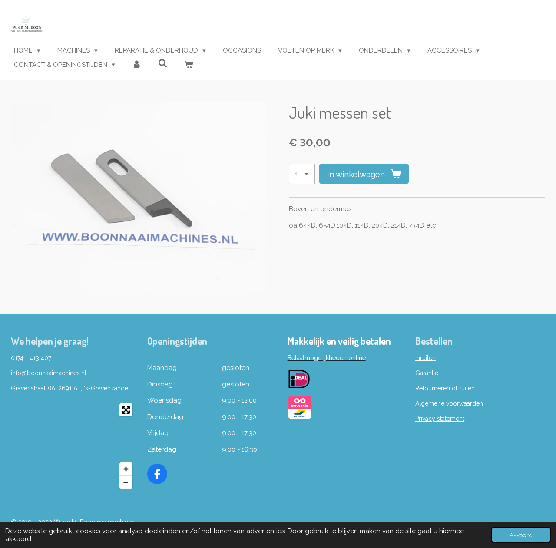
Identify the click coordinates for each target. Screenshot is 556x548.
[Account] (136, 65)
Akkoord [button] (521, 534)
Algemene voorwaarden (449, 403)
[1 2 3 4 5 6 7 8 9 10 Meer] (302, 174)
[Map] (74, 446)
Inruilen (425, 357)
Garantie (426, 373)
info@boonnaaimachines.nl (48, 373)
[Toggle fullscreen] (125, 409)
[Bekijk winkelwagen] (189, 65)
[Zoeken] (162, 64)
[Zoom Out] (125, 482)
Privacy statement (439, 418)
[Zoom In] (125, 468)
